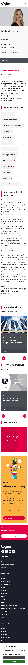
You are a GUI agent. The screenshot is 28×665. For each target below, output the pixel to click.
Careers (3, 631)
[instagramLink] (6, 551)
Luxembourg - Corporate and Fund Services (13, 608)
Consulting (4, 567)
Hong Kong (4, 593)
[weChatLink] (13, 551)
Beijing (3, 578)
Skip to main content (9, 1)
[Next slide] (24, 358)
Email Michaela (8, 47)
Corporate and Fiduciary (8, 564)
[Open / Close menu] (23, 3)
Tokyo (2, 617)
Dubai (3, 587)
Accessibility (4, 634)
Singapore (4, 614)
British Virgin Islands (6, 581)
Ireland (3, 596)
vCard (4, 52)
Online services (5, 637)
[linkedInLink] (10, 551)
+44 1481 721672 (8, 44)
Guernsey (4, 590)
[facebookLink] (2, 551)
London (3, 602)
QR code (16, 52)
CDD (2, 640)
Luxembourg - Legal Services (9, 605)
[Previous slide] (3, 358)
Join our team (9, 518)
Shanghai (4, 611)
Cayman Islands (5, 584)
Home (2, 66)
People (7, 66)
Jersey (3, 599)
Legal (2, 561)
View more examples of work (9, 311)
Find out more (5, 369)
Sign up (14, 536)
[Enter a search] (26, 3)
